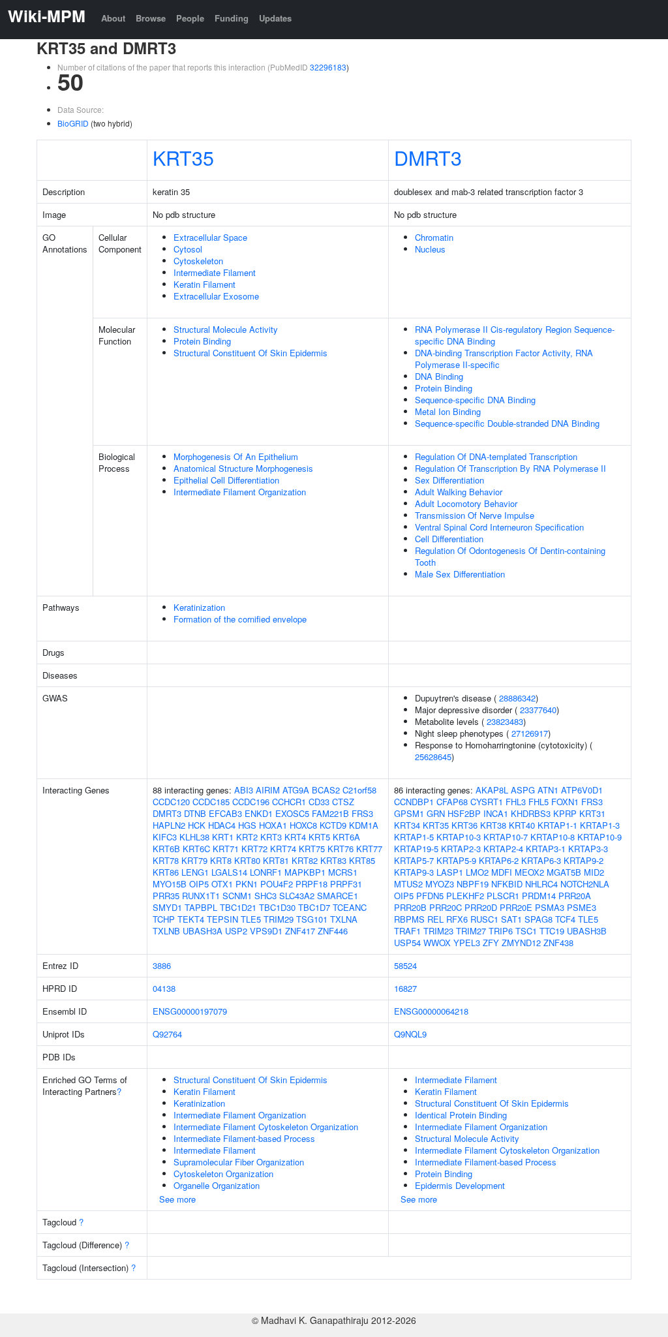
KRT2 (247, 837)
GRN (436, 813)
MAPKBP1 (305, 872)
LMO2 (477, 872)
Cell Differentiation (449, 538)
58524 (405, 965)
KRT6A (346, 837)
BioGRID (73, 123)
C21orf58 (359, 790)
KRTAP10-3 (458, 837)
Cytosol (188, 249)
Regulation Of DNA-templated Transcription (496, 456)
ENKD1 (259, 813)
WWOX (437, 942)
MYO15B (170, 884)
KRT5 (319, 837)
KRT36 (464, 825)
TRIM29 (279, 919)
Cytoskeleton (198, 260)
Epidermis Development (460, 1185)
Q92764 (167, 1034)
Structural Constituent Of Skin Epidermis (250, 352)
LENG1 (195, 872)
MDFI (501, 872)
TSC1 (526, 931)
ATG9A (295, 790)
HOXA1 (273, 825)
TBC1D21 (238, 907)
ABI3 (243, 790)
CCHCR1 (289, 801)
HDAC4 (221, 825)
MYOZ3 (439, 884)
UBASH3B (587, 931)
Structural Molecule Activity (226, 329)
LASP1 (449, 872)
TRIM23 (438, 931)
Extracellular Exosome (216, 296)
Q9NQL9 (410, 1034)
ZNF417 (300, 931)
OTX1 (222, 884)
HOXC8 (303, 825)
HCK (196, 825)
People (190, 18)
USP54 (407, 942)
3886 (162, 965)
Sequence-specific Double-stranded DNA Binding (507, 423)
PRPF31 (346, 884)
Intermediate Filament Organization (240, 491)
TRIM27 (471, 931)
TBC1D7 (314, 907)
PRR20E (516, 907)
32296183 (328, 66)
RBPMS (409, 919)
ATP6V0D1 (582, 790)
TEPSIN (222, 919)
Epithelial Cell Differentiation (226, 480)
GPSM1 (409, 813)
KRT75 (312, 848)
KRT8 (221, 860)
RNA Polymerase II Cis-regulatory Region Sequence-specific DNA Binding (515, 335)
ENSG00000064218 (431, 1011)
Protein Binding (202, 341)
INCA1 (495, 813)
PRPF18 (311, 884)
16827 (405, 988)
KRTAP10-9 (599, 837)
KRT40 (522, 825)
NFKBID (507, 884)
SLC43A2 (296, 895)
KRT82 (305, 860)
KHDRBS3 (531, 813)
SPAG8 (538, 919)
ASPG (523, 790)
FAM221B (330, 813)
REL (435, 919)
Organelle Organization (217, 1185)
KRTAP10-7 (505, 837)
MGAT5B (564, 872)
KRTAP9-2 (583, 860)
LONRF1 (266, 872)
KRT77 (369, 848)
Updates (275, 18)
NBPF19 (473, 884)
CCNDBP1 (414, 801)
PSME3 (581, 907)
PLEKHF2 (465, 895)
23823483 (505, 721)
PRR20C (445, 907)
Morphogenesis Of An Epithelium (236, 456)
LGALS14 (229, 872)
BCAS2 (326, 790)
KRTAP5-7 (414, 860)
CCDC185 (211, 801)
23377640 (538, 709)
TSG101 (311, 919)
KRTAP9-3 (414, 872)
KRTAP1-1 (557, 825)
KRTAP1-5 (414, 837)
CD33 (319, 801)
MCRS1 (342, 872)
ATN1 (548, 790)
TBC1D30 (277, 907)
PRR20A (574, 895)
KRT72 (254, 848)
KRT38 (493, 825)
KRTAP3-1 (546, 848)
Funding (232, 18)
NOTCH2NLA (584, 884)
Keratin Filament (204, 284)
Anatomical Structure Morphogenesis (243, 468)
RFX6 (457, 919)
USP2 (236, 931)
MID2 (594, 872)
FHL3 (516, 801)
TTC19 (551, 931)
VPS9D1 (266, 931)
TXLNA (343, 919)
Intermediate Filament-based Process (244, 1138)
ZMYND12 (521, 942)
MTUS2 (408, 884)
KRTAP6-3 (541, 860)
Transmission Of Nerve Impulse (474, 515)
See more (177, 1199)
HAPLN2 (169, 825)
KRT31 (592, 813)
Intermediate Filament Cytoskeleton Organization (266, 1126)
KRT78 (166, 860)
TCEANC (350, 907)
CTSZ (343, 801)
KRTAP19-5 (416, 848)
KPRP (565, 813)
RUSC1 (484, 919)
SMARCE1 (337, 895)
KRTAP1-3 (600, 825)
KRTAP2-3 (461, 848)
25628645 (433, 756)
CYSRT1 (486, 801)
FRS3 (362, 813)
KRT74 (283, 848)
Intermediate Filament (215, 272)
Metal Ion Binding (448, 411)
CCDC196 (250, 801)
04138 (164, 988)
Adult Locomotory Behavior (466, 503)
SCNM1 (237, 895)
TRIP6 (501, 931)
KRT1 (223, 837)
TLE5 (251, 919)
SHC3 (265, 895)
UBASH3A (202, 931)
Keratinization (199, 607)
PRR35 (166, 895)
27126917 (529, 733)
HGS (247, 825)
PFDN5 (430, 895)
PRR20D (480, 907)
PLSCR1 (503, 895)
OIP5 (199, 884)
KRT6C (196, 848)
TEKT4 (190, 919)
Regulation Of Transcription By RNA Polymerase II (510, 468)
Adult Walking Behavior (458, 491)
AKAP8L (492, 790)
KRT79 (194, 860)
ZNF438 (558, 942)
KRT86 (166, 872)
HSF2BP (464, 813)
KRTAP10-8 (552, 837)
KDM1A (363, 825)
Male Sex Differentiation (460, 574)
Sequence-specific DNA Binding (475, 399)
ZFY (491, 942)
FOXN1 (565, 801)
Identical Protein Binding (461, 1115)
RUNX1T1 (201, 895)
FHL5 (538, 801)
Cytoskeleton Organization (223, 1173)
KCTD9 (333, 825)
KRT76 (340, 848)
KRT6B (166, 848)
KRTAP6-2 (499, 860)
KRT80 (247, 860)
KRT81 (276, 860)
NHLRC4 (541, 884)
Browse (151, 18)
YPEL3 (466, 942)
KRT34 (407, 825)
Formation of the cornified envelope (240, 619)
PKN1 (246, 884)
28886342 (517, 698)
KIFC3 (165, 837)
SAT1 (511, 919)
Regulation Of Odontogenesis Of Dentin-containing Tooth (510, 556)
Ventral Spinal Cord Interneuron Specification (499, 527)
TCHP (164, 919)
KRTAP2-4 (503, 848)
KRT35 (183, 157)
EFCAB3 (225, 813)
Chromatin (434, 237)
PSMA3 (549, 907)
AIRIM (268, 790)
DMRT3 (428, 157)
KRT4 (295, 837)
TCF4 (565, 919)
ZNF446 (333, 931)
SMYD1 (167, 907)
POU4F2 (276, 884)
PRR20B (410, 907)
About (113, 18)
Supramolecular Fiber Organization (239, 1162)
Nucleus (430, 249)
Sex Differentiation (449, 480)
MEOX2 (529, 872)
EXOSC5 (292, 813)
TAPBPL (201, 907)
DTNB (195, 813)
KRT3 (271, 837)
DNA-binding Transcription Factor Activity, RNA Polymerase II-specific (504, 358)
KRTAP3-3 (588, 848)
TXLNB (166, 931)
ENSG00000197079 (190, 1011)
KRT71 (226, 848)
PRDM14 (539, 895)
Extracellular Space (210, 237)
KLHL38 (194, 837)
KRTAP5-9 (456, 860)
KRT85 (362, 860)
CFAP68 (452, 801)
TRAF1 (407, 931)
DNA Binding (439, 376)
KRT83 (333, 860)
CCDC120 (171, 801)
